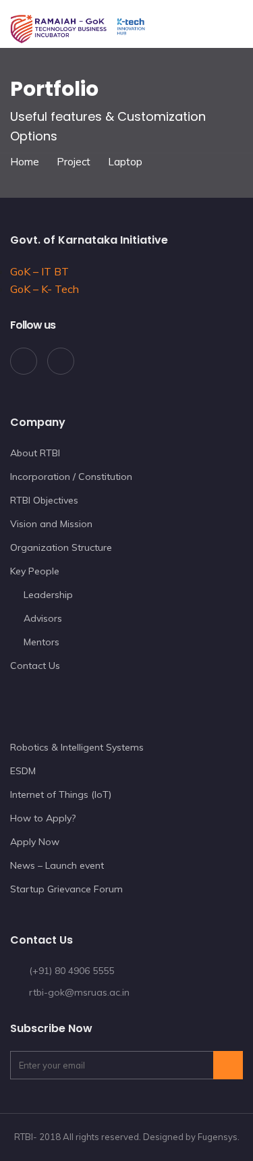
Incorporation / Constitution (71, 476)
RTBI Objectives (44, 500)
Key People (34, 571)
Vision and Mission (51, 524)
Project (73, 161)
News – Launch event (57, 865)
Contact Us (35, 665)
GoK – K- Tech (44, 289)
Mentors (41, 642)
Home (24, 161)
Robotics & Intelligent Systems (77, 747)
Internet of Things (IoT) (60, 794)
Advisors (43, 618)
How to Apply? (43, 818)
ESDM (23, 771)
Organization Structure (61, 547)
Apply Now (34, 842)
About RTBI (35, 453)
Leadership (48, 595)
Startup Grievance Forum (66, 889)
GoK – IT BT (39, 271)
